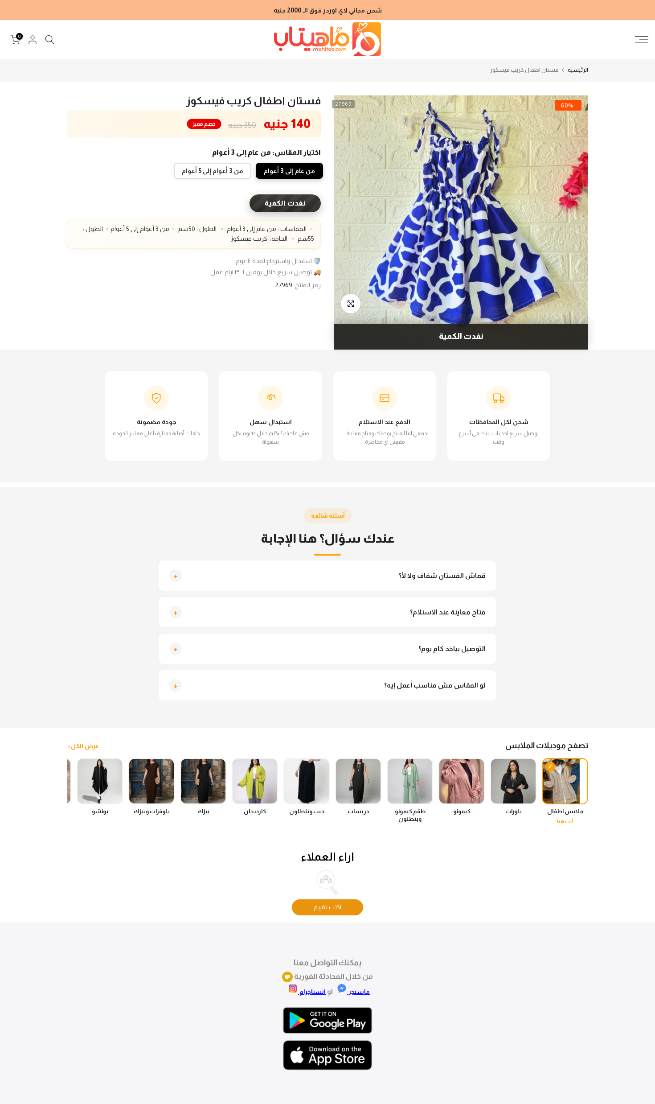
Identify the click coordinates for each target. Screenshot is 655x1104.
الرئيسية (578, 70)
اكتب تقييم (327, 906)
